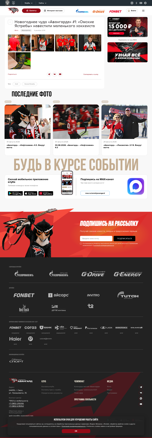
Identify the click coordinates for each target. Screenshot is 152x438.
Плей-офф (78, 393)
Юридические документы (52, 393)
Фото (109, 386)
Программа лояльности (85, 399)
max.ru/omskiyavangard (95, 193)
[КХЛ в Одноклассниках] (136, 3)
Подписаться (124, 238)
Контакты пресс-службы (51, 390)
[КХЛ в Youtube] (141, 3)
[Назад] (10, 22)
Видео (109, 390)
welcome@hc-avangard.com (21, 416)
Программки (112, 393)
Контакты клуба (48, 386)
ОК (76, 431)
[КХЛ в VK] (132, 3)
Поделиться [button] (12, 74)
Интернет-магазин (55, 11)
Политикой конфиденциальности (103, 245)
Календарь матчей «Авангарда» (87, 386)
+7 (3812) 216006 (16, 403)
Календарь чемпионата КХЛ (85, 390)
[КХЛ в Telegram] (145, 3)
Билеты (32, 11)
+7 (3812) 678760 (16, 406)
